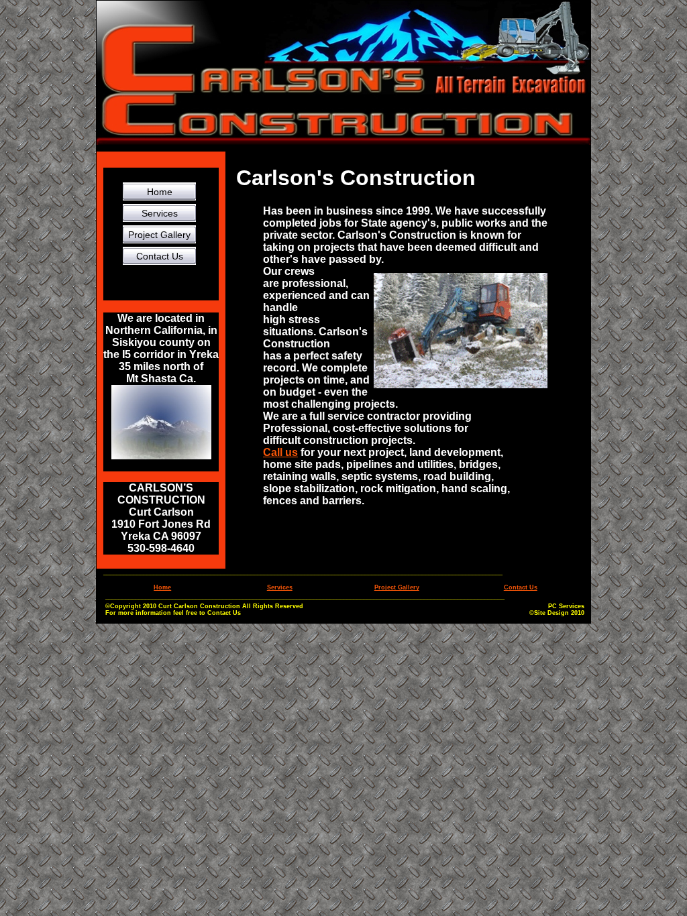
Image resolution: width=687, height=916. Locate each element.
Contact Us (520, 587)
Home (162, 587)
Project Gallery (396, 587)
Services (280, 587)
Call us (280, 452)
